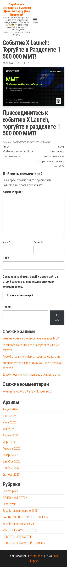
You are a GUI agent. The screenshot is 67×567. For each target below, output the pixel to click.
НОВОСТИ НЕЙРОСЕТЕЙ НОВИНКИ (24, 543)
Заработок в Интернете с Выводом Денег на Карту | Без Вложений (17, 9)
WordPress (36, 556)
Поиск (7, 307)
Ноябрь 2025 (11, 468)
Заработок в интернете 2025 (20, 510)
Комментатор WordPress (18, 391)
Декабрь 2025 (11, 461)
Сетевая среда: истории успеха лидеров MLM (31, 338)
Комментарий (13, 192)
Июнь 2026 (9, 422)
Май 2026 (8, 429)
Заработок (9, 504)
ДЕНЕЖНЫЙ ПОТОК (15, 497)
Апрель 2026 (11, 435)
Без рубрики (10, 491)
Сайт (6, 258)
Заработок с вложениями (18, 524)
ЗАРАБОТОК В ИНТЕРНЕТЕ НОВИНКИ (31, 142)
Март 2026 (9, 442)
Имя (6, 242)
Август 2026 (10, 409)
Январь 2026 (10, 455)
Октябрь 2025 (11, 474)
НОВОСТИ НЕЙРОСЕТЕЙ (17, 536)
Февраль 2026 (11, 448)
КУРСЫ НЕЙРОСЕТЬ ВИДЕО (20, 530)
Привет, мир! (44, 391)
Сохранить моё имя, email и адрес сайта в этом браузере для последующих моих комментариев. (31, 281)
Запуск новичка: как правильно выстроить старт (32, 374)
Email (38, 242)
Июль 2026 (9, 416)
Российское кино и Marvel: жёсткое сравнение (31, 356)
